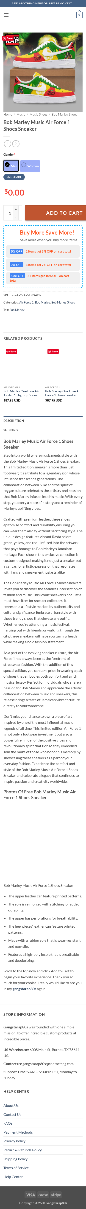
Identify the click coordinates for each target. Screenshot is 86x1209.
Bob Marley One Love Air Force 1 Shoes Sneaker (63, 393)
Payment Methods (18, 1132)
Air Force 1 (26, 302)
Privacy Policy (14, 1141)
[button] (6, 15)
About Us (11, 1105)
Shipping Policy (15, 1159)
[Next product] (7, 143)
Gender (9, 154)
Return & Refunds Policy (22, 1150)
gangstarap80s (24, 988)
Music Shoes (38, 114)
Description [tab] (13, 421)
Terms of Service (16, 1167)
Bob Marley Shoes (64, 114)
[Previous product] (15, 143)
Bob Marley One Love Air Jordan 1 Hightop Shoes (21, 393)
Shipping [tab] (10, 430)
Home (7, 114)
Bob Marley (42, 302)
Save (10, 38)
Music (21, 114)
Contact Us (12, 1114)
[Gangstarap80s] (43, 15)
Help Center (13, 1176)
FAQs (7, 1123)
